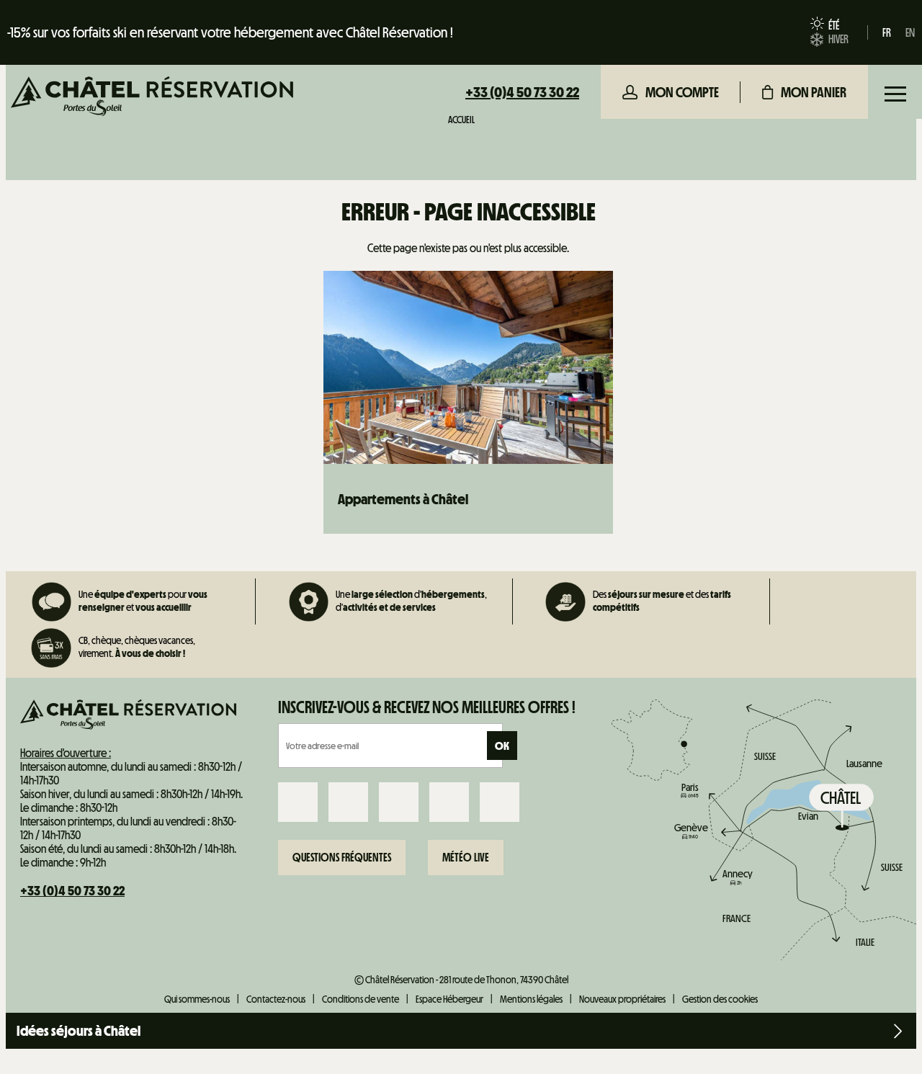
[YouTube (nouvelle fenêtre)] (449, 802)
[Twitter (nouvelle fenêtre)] (399, 802)
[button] (804, 92)
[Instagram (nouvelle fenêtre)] (348, 802)
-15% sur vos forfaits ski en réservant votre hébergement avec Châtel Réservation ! (230, 32)
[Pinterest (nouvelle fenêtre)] (499, 802)
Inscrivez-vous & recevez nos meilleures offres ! (427, 707)
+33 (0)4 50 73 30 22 (522, 92)
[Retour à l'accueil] (152, 97)
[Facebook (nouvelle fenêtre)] (298, 802)
